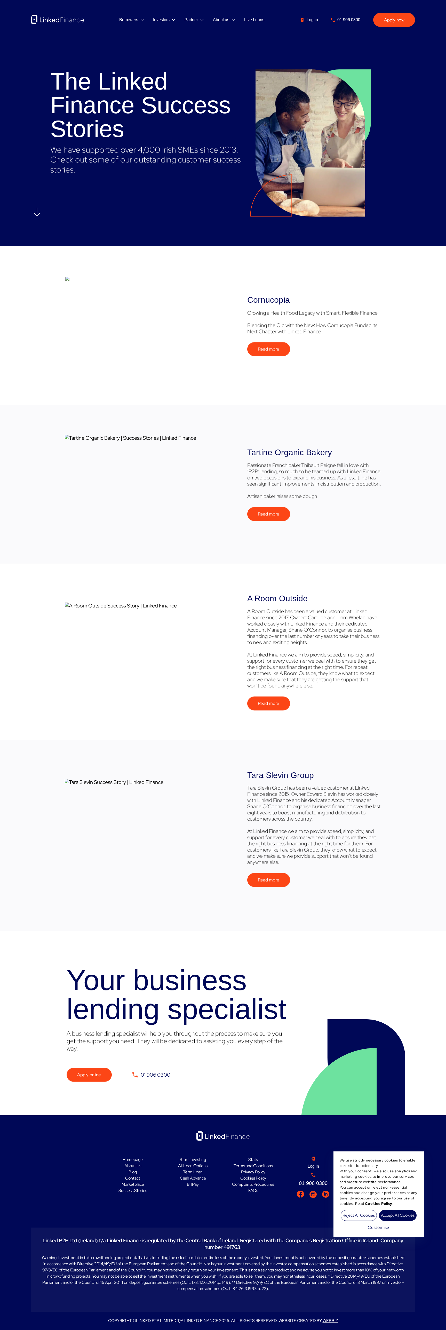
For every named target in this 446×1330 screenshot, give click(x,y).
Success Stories (132, 1190)
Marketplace (133, 1184)
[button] (37, 212)
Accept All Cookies (398, 1215)
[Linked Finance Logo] (57, 19)
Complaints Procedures (253, 1184)
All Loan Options (193, 1165)
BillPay (193, 1184)
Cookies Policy (253, 1178)
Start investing (193, 1159)
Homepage (133, 1159)
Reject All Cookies (359, 1215)
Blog (133, 1172)
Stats (253, 1159)
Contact (132, 1178)
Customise (378, 1227)
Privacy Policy (253, 1172)
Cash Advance (193, 1178)
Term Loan (193, 1172)
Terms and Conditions (253, 1165)
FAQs (253, 1190)
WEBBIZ (330, 1320)
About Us (132, 1165)
